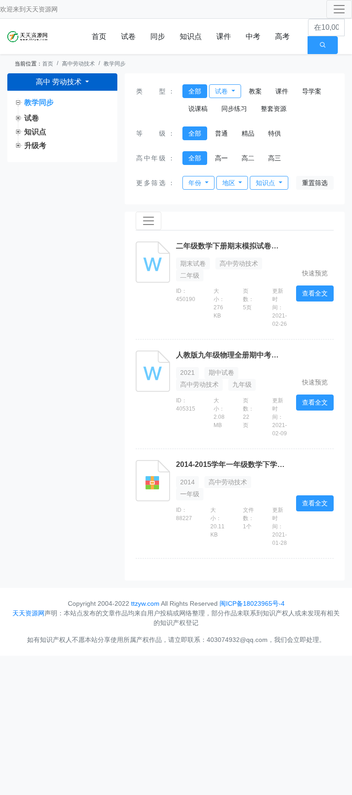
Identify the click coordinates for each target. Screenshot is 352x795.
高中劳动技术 (78, 63)
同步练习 (234, 108)
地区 (229, 182)
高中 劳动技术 (59, 82)
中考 (253, 36)
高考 (282, 36)
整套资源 (273, 108)
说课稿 (198, 108)
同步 (157, 36)
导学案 (311, 91)
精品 (248, 133)
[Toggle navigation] (339, 9)
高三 (274, 158)
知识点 (191, 36)
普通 (221, 133)
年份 (195, 182)
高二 (248, 158)
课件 (223, 36)
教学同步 (115, 63)
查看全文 (315, 293)
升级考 (35, 145)
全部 (194, 91)
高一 (221, 158)
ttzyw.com (145, 603)
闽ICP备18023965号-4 (252, 603)
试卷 (128, 36)
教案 (255, 91)
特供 (274, 133)
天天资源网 (42, 9)
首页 (99, 36)
